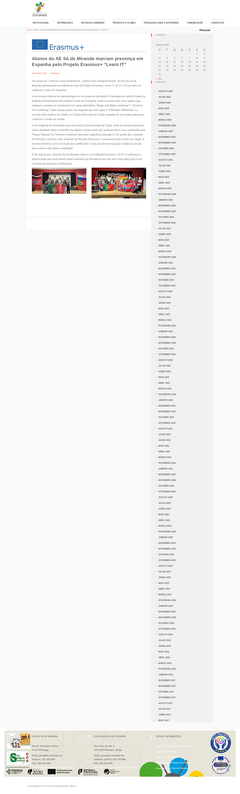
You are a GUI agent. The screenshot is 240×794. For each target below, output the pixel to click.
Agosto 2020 (165, 497)
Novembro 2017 (167, 686)
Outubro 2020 (166, 486)
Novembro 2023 (167, 274)
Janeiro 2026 (165, 131)
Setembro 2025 (167, 154)
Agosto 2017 (165, 703)
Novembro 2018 (167, 617)
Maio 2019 (163, 583)
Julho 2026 (164, 97)
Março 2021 (164, 457)
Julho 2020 (164, 503)
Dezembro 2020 (167, 474)
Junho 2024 (164, 234)
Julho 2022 (164, 366)
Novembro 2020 (167, 480)
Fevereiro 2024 (167, 257)
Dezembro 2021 (167, 406)
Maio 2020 (163, 514)
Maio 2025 (163, 177)
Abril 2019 (164, 589)
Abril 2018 (164, 657)
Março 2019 (164, 594)
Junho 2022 (164, 371)
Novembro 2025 (167, 143)
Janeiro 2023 (165, 331)
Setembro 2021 (167, 423)
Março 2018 (164, 663)
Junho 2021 (164, 440)
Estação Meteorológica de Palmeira (174, 762)
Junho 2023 (164, 303)
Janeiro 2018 (165, 674)
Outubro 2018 (166, 623)
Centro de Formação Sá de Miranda (174, 746)
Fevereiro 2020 (167, 531)
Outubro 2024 (166, 217)
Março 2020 (164, 526)
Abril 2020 (164, 520)
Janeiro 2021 (165, 469)
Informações (65, 23)
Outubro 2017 (166, 692)
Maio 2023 (163, 308)
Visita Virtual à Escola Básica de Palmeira (115, 767)
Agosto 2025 (165, 160)
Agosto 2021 (165, 428)
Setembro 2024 (167, 223)
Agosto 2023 (165, 291)
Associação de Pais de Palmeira (172, 768)
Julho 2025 (164, 165)
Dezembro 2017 (167, 680)
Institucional (41, 23)
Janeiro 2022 (165, 400)
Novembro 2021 (167, 411)
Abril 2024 (164, 245)
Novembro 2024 (167, 211)
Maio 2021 (163, 446)
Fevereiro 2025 (167, 194)
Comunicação (195, 23)
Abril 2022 (164, 383)
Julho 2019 (164, 571)
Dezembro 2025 (167, 137)
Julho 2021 (164, 434)
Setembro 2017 (167, 697)
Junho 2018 (164, 646)
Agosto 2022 (165, 360)
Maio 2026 (163, 108)
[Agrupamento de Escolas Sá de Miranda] (40, 9)
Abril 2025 (164, 183)
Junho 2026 (164, 102)
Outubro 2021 (166, 417)
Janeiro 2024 (165, 263)
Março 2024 (164, 251)
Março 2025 (164, 188)
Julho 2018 (164, 640)
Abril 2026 (164, 114)
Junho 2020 (164, 509)
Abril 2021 (164, 451)
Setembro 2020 (167, 491)
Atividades (55, 73)
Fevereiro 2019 (167, 600)
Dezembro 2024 (167, 205)
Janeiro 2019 (165, 606)
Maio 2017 (163, 720)
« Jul (158, 78)
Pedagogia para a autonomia (161, 23)
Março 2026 (164, 120)
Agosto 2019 (165, 566)
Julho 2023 (164, 297)
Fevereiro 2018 (167, 669)
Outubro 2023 (166, 280)
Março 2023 (164, 320)
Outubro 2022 (166, 348)
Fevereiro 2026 (167, 125)
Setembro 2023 (167, 285)
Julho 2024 (164, 228)
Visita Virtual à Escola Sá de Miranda (51, 767)
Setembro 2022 (167, 354)
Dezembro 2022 (167, 337)
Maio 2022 (163, 377)
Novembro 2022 (167, 343)
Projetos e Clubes (124, 23)
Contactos (217, 23)
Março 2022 (164, 388)
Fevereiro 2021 (167, 463)
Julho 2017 (164, 709)
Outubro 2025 (166, 148)
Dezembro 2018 (167, 611)
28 (189, 70)
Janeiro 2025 (165, 200)
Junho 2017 (164, 714)
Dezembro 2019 (167, 543)
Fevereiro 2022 (167, 394)
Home (29, 30)
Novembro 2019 (167, 549)
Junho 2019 (164, 577)
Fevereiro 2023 (167, 326)
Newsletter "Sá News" (167, 757)
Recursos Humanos (92, 23)
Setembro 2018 (167, 629)
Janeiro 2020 (165, 537)
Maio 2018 (163, 652)
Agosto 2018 (165, 634)
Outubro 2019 (166, 554)
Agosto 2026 (165, 91)
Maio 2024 (163, 240)
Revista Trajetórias (165, 751)
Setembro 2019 (167, 560)
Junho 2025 (164, 171)
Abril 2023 (164, 314)
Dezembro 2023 (167, 268)
